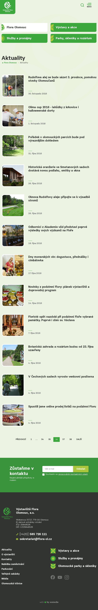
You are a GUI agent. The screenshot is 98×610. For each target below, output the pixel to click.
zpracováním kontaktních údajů (73, 474)
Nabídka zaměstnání (13, 564)
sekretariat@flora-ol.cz (36, 539)
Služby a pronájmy (19, 38)
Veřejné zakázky (11, 574)
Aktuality (7, 550)
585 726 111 (33, 534)
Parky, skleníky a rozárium (74, 38)
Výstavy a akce (66, 27)
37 (63, 439)
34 (42, 439)
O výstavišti (8, 554)
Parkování (7, 569)
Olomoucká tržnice (12, 583)
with (49, 602)
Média (5, 579)
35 (49, 439)
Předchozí (21, 439)
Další (79, 439)
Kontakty (7, 559)
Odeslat (80, 469)
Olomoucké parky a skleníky (77, 566)
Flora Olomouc (16, 27)
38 (70, 439)
